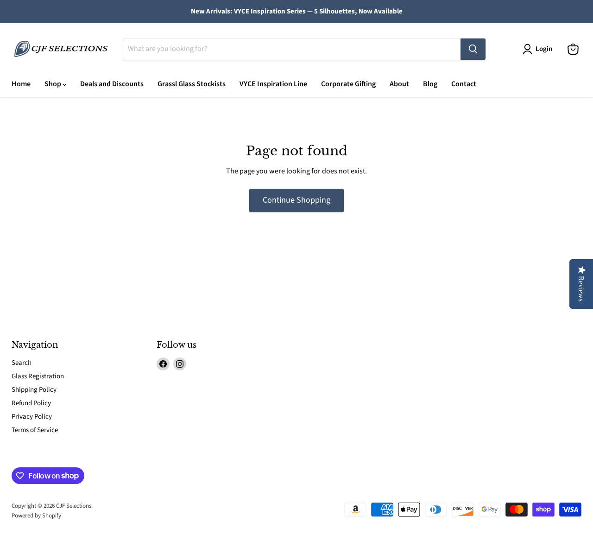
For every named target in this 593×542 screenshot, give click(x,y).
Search (22, 363)
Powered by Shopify (36, 515)
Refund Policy (31, 403)
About (399, 84)
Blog (430, 84)
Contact (463, 84)
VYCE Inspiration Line (273, 84)
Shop (53, 84)
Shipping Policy (34, 390)
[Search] (473, 49)
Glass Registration (38, 376)
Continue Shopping (296, 200)
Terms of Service (35, 430)
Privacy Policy (32, 416)
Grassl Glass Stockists (192, 84)
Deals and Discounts (112, 84)
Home (21, 84)
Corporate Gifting (348, 84)
